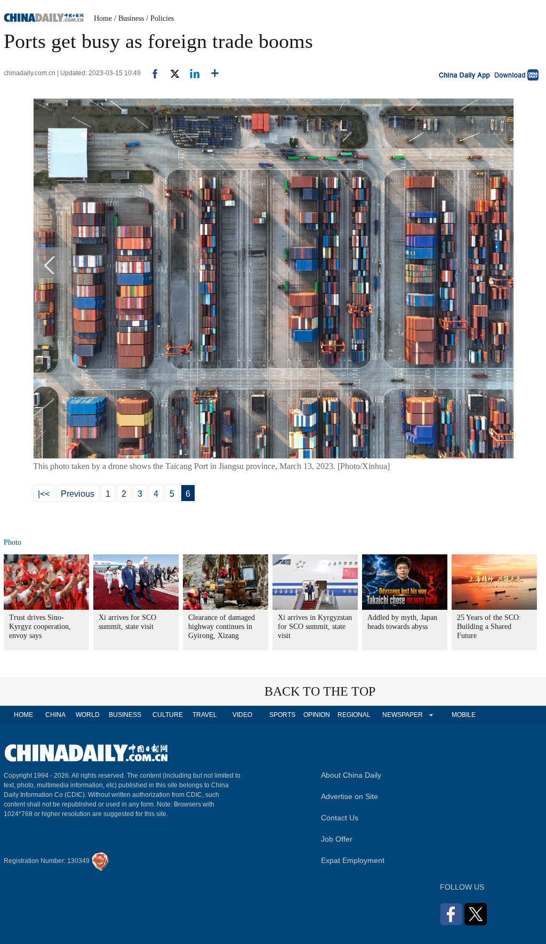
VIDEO (242, 715)
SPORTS (282, 715)
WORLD (88, 715)
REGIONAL (354, 715)
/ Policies (160, 18)
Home (103, 18)
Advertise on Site (349, 796)
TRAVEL (204, 715)
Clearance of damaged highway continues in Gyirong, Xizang (221, 627)
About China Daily (351, 775)
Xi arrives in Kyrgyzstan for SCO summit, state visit (315, 627)
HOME (23, 715)
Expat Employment (352, 860)
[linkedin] (190, 73)
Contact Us (339, 817)
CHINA (55, 715)
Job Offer (336, 839)
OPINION (316, 715)
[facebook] (150, 73)
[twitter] (170, 73)
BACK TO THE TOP (319, 691)
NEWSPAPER (402, 715)
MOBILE (464, 715)
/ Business (129, 18)
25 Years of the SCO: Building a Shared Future (489, 627)
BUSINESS (125, 715)
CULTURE (167, 715)
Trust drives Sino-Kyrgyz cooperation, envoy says (40, 627)
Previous (77, 493)
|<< (44, 493)
